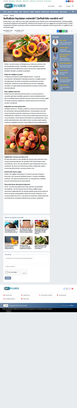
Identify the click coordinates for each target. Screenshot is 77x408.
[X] (67, 288)
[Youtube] (72, 288)
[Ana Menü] (73, 12)
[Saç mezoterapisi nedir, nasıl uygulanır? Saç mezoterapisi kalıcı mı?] (11, 224)
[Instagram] (69, 288)
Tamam (9, 311)
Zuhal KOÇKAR (64, 70)
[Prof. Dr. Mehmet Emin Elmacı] (55, 57)
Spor (20, 11)
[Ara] (73, 6)
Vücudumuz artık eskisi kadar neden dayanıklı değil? (66, 66)
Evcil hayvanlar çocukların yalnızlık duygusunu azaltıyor (25, 247)
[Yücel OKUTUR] (55, 87)
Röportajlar (63, 11)
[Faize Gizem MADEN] (55, 65)
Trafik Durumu (26, 295)
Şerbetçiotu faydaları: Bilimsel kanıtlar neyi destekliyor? (41, 247)
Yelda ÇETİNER (64, 78)
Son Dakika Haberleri (10, 298)
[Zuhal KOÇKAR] (55, 72)
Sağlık (32, 11)
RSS (6, 305)
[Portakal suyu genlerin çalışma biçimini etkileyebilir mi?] (11, 240)
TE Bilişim (71, 305)
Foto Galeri (51, 6)
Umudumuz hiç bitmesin (64, 73)
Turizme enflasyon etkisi (65, 88)
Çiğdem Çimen (64, 47)
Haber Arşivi (26, 298)
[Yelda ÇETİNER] (55, 79)
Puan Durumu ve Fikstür (46, 295)
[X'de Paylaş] (60, 31)
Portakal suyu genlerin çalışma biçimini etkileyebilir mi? (11, 247)
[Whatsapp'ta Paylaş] (63, 31)
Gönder (8, 278)
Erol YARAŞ (63, 40)
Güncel (10, 11)
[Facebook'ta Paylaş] (58, 31)
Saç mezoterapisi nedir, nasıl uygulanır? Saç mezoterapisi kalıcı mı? (11, 231)
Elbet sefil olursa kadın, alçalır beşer (65, 59)
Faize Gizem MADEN (65, 63)
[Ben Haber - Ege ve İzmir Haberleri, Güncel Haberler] (14, 6)
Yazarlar (68, 6)
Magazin (37, 11)
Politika (15, 11)
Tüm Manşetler (62, 295)
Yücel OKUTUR (64, 85)
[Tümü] (71, 37)
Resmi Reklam (54, 11)
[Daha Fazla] (66, 31)
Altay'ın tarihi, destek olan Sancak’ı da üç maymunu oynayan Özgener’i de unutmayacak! (66, 43)
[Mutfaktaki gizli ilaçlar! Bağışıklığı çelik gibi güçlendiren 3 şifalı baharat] (42, 224)
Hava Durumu (8, 295)
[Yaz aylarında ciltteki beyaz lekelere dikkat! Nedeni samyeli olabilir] (26, 224)
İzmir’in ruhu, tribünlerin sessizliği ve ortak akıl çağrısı (66, 50)
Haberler (5, 15)
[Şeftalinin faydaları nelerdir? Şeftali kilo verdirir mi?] (26, 48)
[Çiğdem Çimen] (55, 49)
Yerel (4, 11)
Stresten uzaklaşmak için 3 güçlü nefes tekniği (65, 80)
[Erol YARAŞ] (55, 42)
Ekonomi (26, 11)
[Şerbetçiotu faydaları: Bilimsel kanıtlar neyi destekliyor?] (42, 240)
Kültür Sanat (45, 11)
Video (60, 6)
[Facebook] (64, 288)
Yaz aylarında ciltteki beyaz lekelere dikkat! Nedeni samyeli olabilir (26, 231)
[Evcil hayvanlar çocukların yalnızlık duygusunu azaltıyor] (26, 240)
